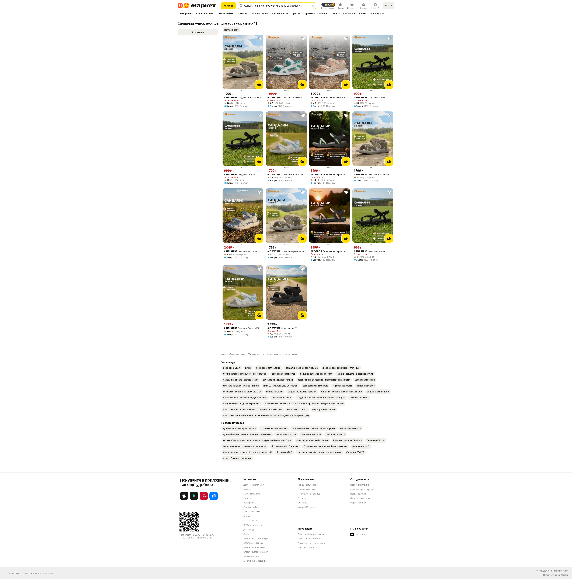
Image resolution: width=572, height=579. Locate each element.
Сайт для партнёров (307, 547)
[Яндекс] (564, 575)
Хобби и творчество (253, 525)
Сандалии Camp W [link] (369, 97)
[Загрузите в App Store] (184, 499)
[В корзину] (259, 84)
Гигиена (247, 498)
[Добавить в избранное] (260, 38)
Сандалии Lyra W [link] (282, 328)
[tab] (186, 13)
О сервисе (303, 498)
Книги (246, 534)
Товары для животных (254, 547)
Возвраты (302, 503)
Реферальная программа (362, 489)
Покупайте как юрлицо (309, 494)
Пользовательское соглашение (38, 573)
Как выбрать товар (307, 485)
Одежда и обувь (251, 507)
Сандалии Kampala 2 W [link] (328, 174)
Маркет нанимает (358, 503)
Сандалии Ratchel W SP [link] (285, 97)
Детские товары (251, 556)
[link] (231, 367)
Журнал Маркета (306, 507)
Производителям (358, 494)
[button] (231, 29)
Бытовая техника (251, 494)
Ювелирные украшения (254, 561)
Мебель (247, 489)
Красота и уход (250, 520)
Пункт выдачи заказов (361, 498)
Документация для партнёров (312, 543)
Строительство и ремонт (255, 552)
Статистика (13, 573)
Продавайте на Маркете (309, 538)
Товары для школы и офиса (256, 538)
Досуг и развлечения (253, 485)
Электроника (249, 503)
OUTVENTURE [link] (230, 98)
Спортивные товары (253, 543)
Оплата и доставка (307, 489)
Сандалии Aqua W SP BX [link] (242, 97)
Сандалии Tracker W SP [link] (285, 174)
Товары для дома (251, 511)
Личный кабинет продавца (311, 534)
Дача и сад (248, 529)
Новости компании (359, 485)
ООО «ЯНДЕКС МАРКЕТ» (556, 571)
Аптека (246, 516)
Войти (388, 5)
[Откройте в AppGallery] (204, 499)
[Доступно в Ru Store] (213, 499)
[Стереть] (313, 6)
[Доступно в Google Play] (194, 499)
